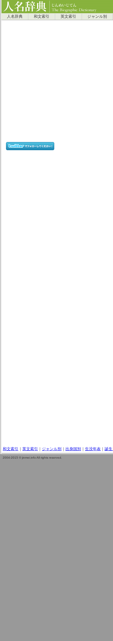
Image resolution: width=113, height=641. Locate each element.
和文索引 (41, 16)
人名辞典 (15, 16)
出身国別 (73, 449)
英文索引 (68, 16)
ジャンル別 (97, 16)
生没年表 (93, 449)
